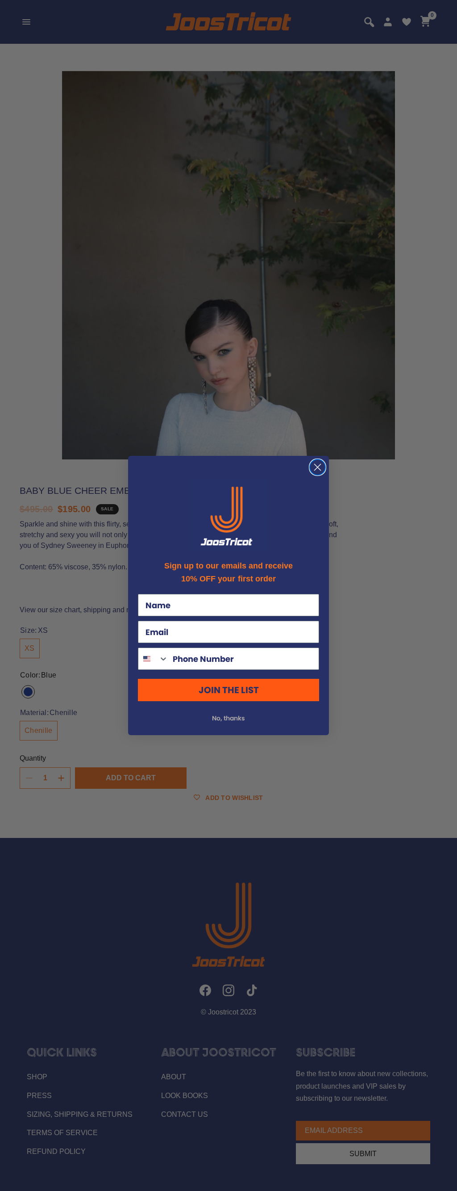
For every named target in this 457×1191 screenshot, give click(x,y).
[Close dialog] (317, 467)
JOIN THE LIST (229, 690)
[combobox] (153, 658)
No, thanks (228, 718)
